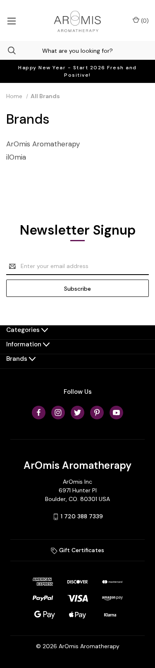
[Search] (8, 50)
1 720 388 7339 (82, 516)
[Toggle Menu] (11, 20)
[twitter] (77, 412)
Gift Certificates (80, 550)
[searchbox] (77, 50)
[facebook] (38, 412)
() (144, 20)
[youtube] (116, 412)
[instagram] (58, 412)
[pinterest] (96, 412)
